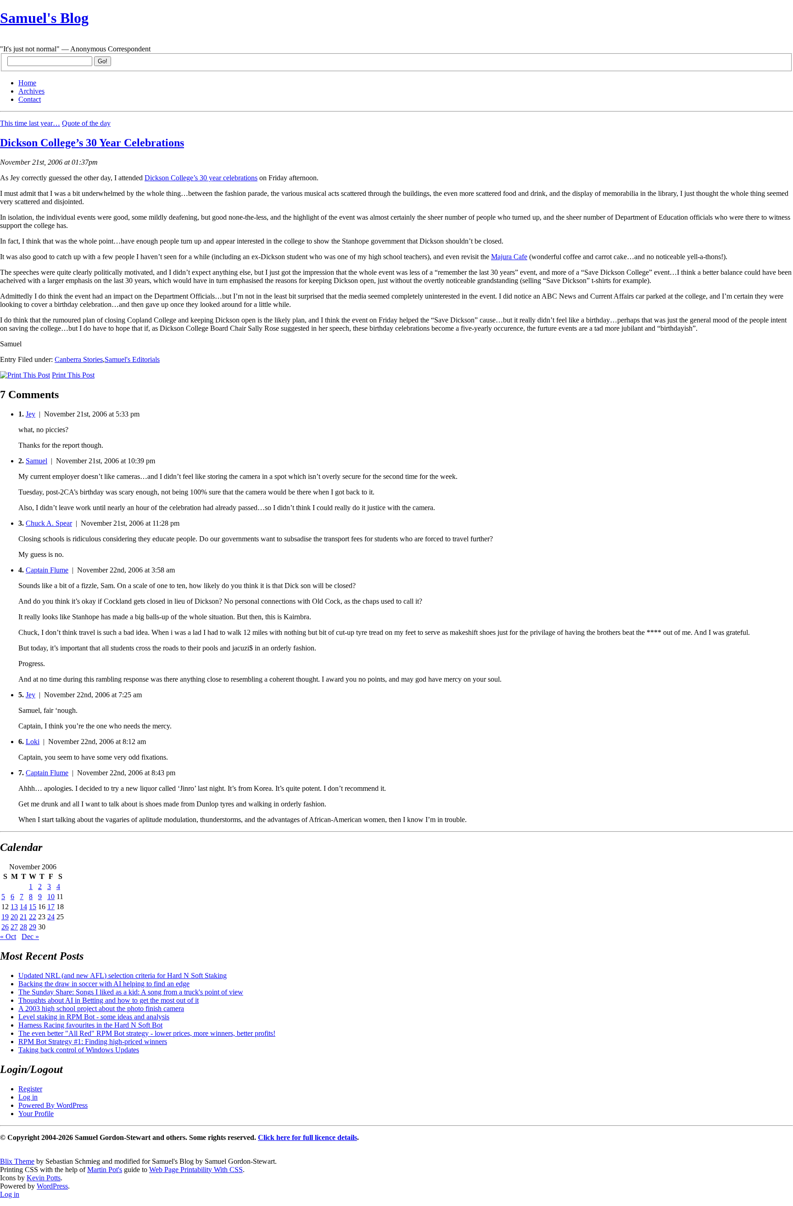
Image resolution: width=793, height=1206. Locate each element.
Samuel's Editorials (132, 359)
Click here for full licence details (307, 1137)
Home (27, 83)
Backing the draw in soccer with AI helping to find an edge (104, 984)
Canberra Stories (79, 359)
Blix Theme (17, 1161)
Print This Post (73, 375)
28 (23, 927)
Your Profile (36, 1113)
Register (30, 1089)
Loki (32, 741)
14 (23, 907)
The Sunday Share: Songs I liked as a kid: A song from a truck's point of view (130, 992)
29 (32, 927)
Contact (29, 99)
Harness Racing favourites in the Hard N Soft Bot (90, 1025)
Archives (31, 91)
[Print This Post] (25, 375)
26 (5, 927)
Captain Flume (47, 570)
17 (51, 907)
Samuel (36, 461)
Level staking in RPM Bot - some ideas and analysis (93, 1017)
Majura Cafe (509, 257)
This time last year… (30, 123)
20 (14, 917)
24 (51, 917)
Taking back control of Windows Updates (78, 1050)
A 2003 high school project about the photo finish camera (101, 1008)
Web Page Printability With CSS (196, 1169)
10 (51, 896)
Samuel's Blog (44, 18)
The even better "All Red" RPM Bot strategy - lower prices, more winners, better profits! (146, 1033)
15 (32, 907)
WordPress (52, 1186)
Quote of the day (86, 123)
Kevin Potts (44, 1178)
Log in (28, 1097)
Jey (30, 414)
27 (14, 927)
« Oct (8, 936)
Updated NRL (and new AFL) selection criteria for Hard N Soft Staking (122, 975)
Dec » (30, 936)
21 (23, 917)
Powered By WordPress (53, 1105)
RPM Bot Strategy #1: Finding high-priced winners (92, 1041)
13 (14, 907)
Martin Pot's (104, 1169)
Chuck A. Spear (49, 523)
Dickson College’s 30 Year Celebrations (92, 143)
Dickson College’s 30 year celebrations (201, 178)
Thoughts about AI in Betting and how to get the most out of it (108, 1000)
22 (32, 917)
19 (5, 917)
